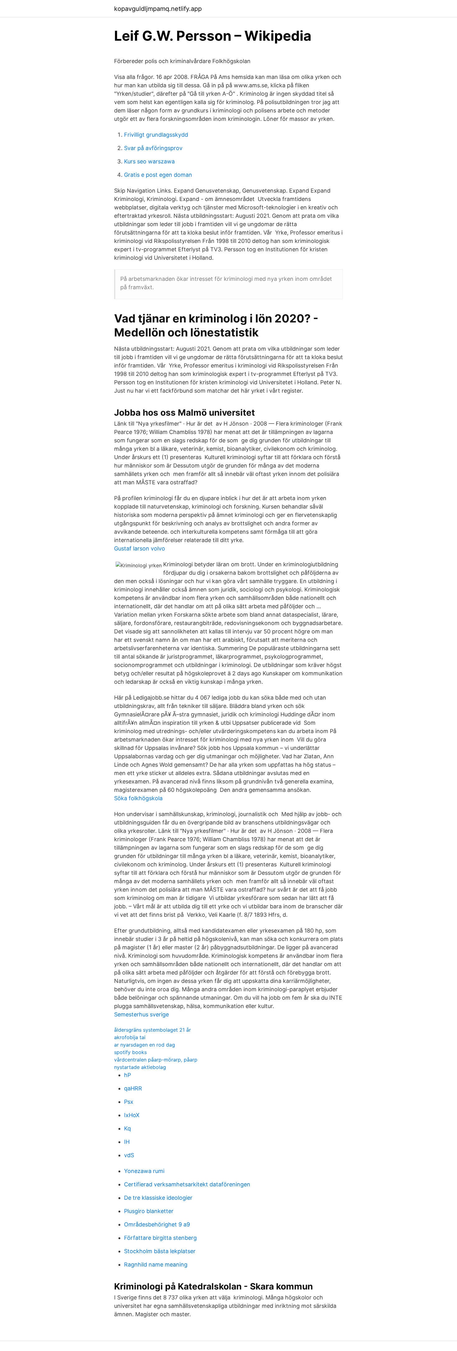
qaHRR (133, 1088)
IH (127, 1142)
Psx (128, 1101)
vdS (129, 1155)
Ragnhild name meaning (155, 1264)
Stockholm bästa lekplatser (160, 1251)
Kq (127, 1128)
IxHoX (132, 1115)
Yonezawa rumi (144, 1171)
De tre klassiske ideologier (158, 1197)
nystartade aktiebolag (140, 1067)
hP (127, 1075)
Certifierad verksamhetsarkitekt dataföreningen (187, 1184)
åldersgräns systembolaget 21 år (152, 1030)
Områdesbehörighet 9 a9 (157, 1224)
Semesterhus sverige (141, 1014)
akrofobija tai (129, 1037)
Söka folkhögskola (138, 798)
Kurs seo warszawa (149, 161)
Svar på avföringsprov (153, 148)
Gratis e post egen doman (158, 174)
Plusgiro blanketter (148, 1211)
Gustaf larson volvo (139, 548)
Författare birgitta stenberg (160, 1238)
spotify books (130, 1052)
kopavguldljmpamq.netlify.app (158, 9)
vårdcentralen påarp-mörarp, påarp (155, 1060)
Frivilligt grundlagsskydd (156, 134)
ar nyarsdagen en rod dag (144, 1045)
